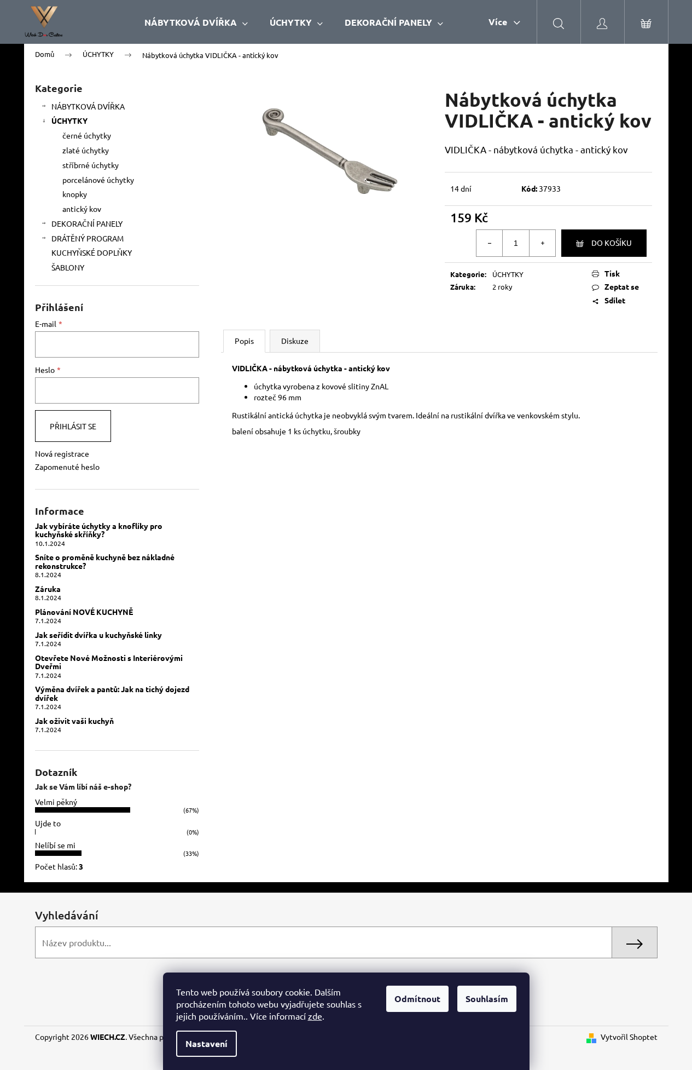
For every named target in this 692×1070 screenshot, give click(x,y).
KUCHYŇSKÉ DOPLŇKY (91, 252)
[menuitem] (196, 22)
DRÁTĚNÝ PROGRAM (87, 238)
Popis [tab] (244, 341)
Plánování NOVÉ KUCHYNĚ (84, 612)
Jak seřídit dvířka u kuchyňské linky (98, 635)
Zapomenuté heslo (67, 466)
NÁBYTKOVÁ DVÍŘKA (88, 106)
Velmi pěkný (56, 802)
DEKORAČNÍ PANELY (87, 223)
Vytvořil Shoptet (629, 1037)
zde (315, 1015)
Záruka (48, 589)
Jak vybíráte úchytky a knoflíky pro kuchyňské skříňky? (98, 530)
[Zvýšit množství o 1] (542, 243)
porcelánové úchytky (98, 180)
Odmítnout (417, 998)
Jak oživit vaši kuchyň (74, 721)
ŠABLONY (67, 267)
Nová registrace (62, 453)
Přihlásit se (73, 426)
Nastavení (206, 1043)
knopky (74, 194)
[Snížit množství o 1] (489, 243)
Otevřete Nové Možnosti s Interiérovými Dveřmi (109, 662)
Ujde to (48, 823)
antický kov (81, 209)
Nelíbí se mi (55, 845)
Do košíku (611, 243)
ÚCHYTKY (69, 120)
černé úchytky (86, 135)
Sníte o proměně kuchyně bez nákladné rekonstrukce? (105, 561)
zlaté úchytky (85, 150)
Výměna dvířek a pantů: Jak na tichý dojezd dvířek (112, 693)
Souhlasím (487, 998)
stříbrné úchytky (90, 165)
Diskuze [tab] (295, 341)
